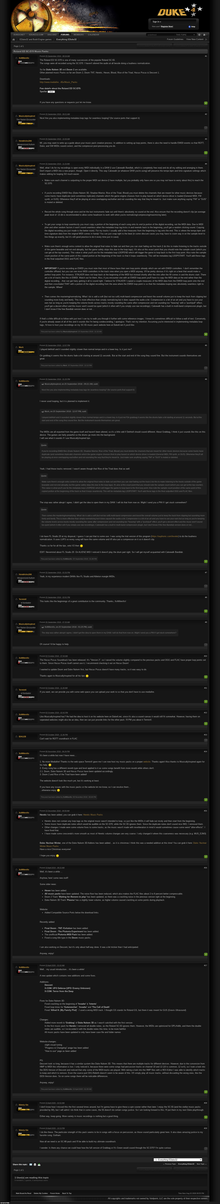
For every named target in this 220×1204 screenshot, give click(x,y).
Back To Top (67, 1193)
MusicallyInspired (27, 116)
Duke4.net (19, 35)
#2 (206, 114)
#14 (205, 751)
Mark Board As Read (23, 1193)
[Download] (39, 1164)
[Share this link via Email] (30, 1164)
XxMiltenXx (24, 58)
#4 (206, 164)
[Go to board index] (70, 16)
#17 (205, 965)
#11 (205, 688)
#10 (205, 656)
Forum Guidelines (175, 39)
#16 (205, 868)
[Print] (35, 1164)
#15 (205, 811)
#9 (206, 622)
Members (79, 35)
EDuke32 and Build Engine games (36, 39)
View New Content (194, 39)
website (146, 761)
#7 (206, 572)
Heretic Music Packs (93, 815)
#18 (205, 1103)
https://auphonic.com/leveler (165, 536)
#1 (206, 56)
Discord (52, 35)
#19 (205, 1128)
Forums (65, 35)
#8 (206, 597)
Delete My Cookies (41, 1193)
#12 (205, 713)
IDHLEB (22, 736)
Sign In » (157, 21)
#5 (206, 345)
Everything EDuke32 (66, 39)
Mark (21, 347)
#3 (206, 139)
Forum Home (55, 1193)
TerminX (22, 599)
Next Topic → (202, 1164)
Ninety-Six (23, 1105)
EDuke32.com (36, 35)
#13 (205, 735)
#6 (206, 379)
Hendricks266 (25, 141)
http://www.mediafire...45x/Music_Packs (58, 82)
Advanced (199, 34)
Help (193, 27)
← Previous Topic (169, 1164)
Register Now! (167, 26)
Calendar (93, 35)
